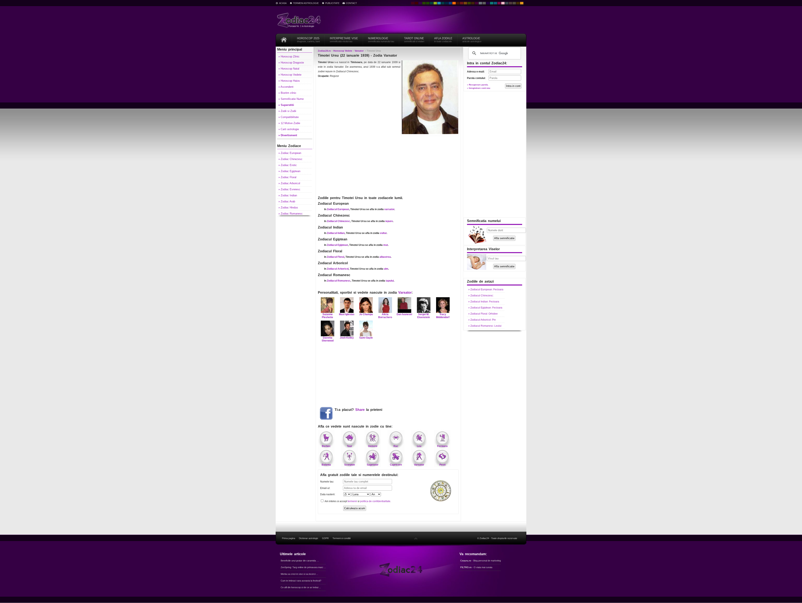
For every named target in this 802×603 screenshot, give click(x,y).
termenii (352, 501)
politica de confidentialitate (375, 501)
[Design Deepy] (450, 3)
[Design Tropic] (431, 3)
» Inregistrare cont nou (478, 88)
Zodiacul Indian (336, 233)
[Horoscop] (284, 38)
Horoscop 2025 (308, 40)
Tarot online (414, 40)
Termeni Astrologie (306, 3)
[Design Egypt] (510, 3)
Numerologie (381, 40)
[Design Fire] (454, 3)
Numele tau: (327, 481)
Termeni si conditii (341, 538)
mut (385, 245)
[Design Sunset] (465, 3)
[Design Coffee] (473, 3)
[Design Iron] (506, 3)
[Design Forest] (469, 3)
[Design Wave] (491, 3)
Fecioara (442, 446)
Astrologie (471, 40)
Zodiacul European (338, 209)
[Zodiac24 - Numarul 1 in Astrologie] (300, 20)
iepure (389, 221)
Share (360, 409)
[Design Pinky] (499, 3)
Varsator (405, 292)
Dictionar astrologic (308, 538)
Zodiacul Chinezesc (338, 221)
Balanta (326, 464)
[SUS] (416, 538)
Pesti (442, 464)
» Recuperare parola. (478, 85)
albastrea (385, 256)
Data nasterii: (327, 494)
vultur (383, 233)
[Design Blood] (412, 3)
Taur (349, 446)
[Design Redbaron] (416, 3)
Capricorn (396, 464)
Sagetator (372, 464)
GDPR (325, 538)
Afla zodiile (443, 40)
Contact (351, 3)
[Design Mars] (457, 3)
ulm (386, 268)
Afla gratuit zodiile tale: (359, 475)
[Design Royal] (446, 3)
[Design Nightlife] (488, 3)
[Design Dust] (514, 3)
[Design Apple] (435, 3)
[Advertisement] (388, 165)
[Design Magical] (420, 3)
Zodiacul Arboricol (338, 268)
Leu (419, 446)
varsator (389, 209)
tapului (390, 280)
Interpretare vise (344, 40)
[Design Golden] (518, 3)
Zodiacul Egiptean (337, 245)
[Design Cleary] (495, 3)
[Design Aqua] (439, 3)
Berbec (326, 446)
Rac (395, 446)
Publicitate (332, 3)
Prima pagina (288, 538)
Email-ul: (325, 488)
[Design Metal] (480, 3)
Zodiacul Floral (335, 256)
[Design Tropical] (442, 3)
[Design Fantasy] (476, 3)
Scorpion (349, 464)
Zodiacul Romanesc (338, 280)
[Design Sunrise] (521, 3)
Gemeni (372, 446)
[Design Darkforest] (424, 3)
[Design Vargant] (461, 3)
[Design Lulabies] (503, 3)
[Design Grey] (484, 3)
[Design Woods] (427, 3)
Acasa (283, 3)
